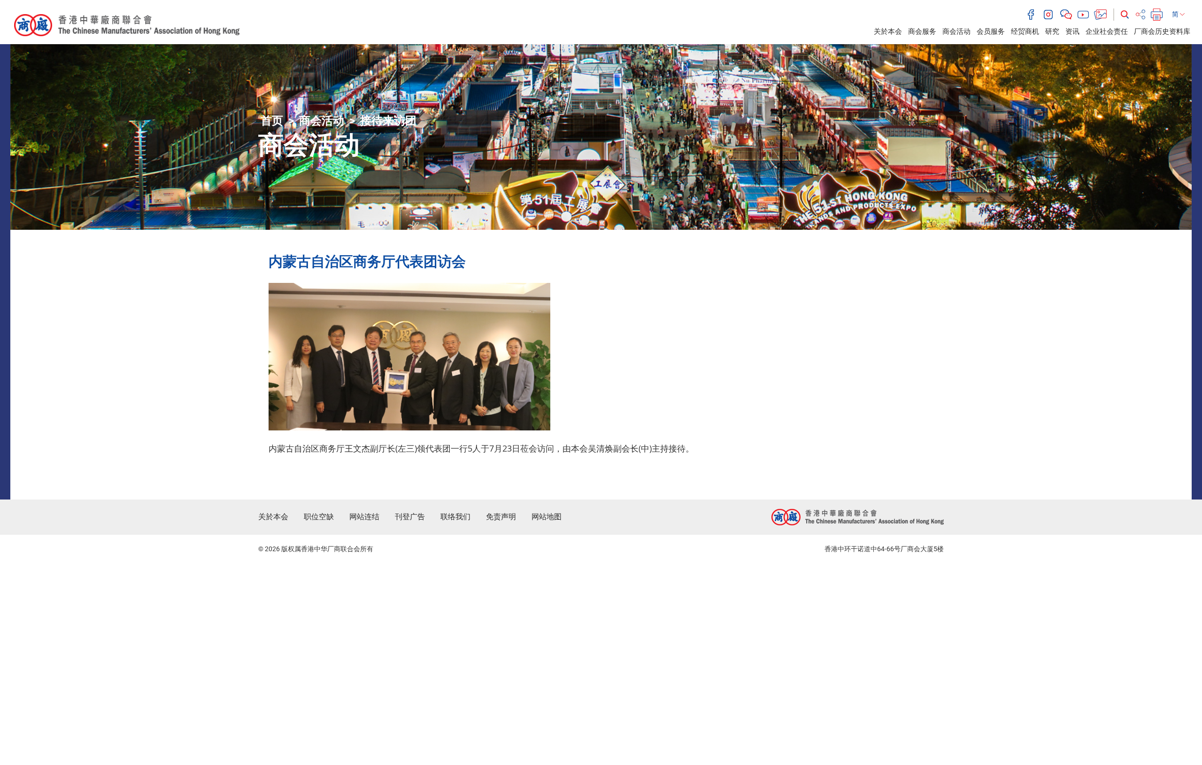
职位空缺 (319, 516)
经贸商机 (1025, 31)
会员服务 (991, 31)
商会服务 (922, 31)
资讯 (1072, 31)
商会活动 (956, 31)
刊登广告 (410, 516)
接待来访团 (388, 120)
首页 (272, 120)
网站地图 (547, 516)
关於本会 (888, 31)
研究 (1052, 31)
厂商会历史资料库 (1162, 31)
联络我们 (455, 516)
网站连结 (364, 516)
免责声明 (501, 516)
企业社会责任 (1107, 31)
